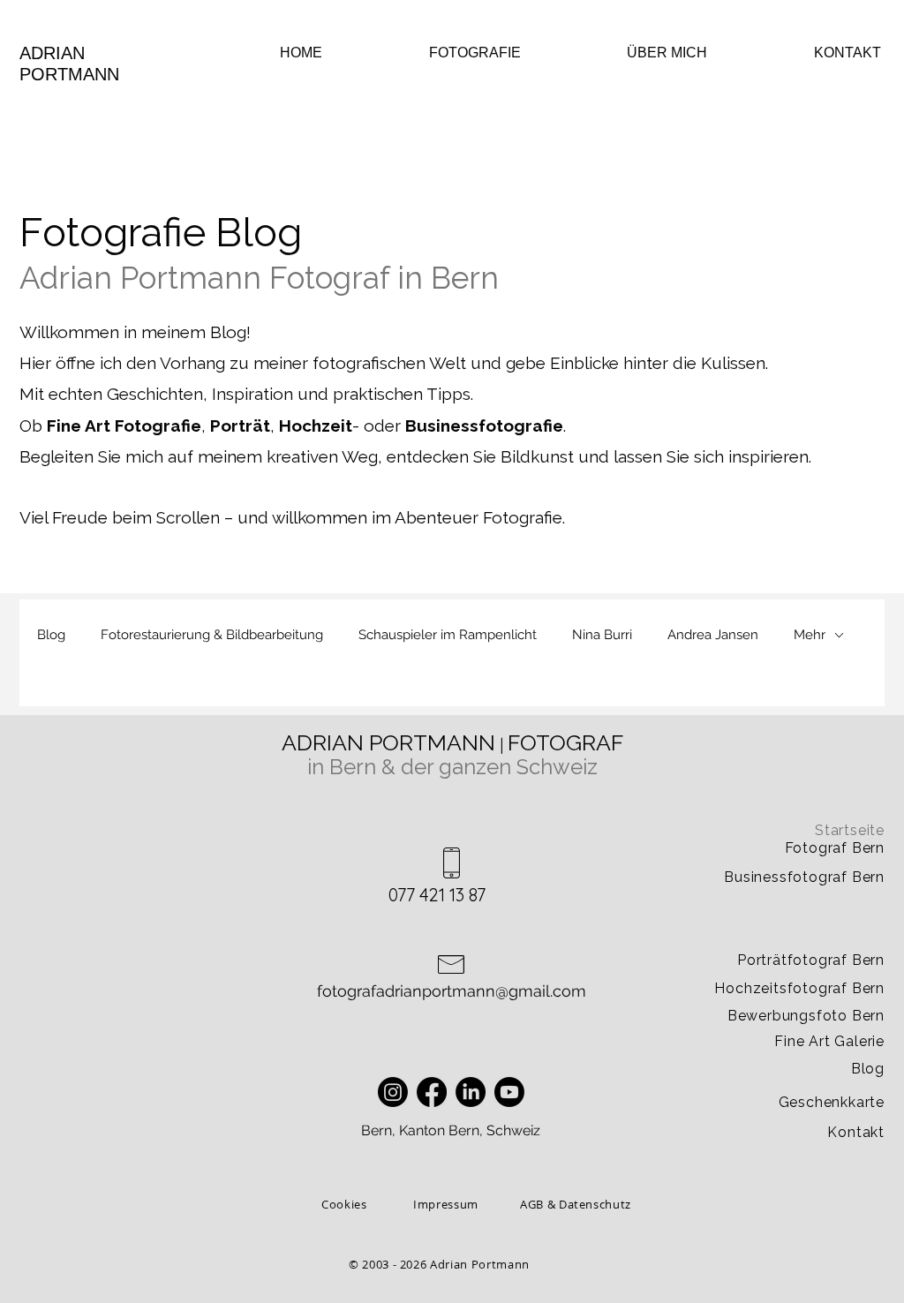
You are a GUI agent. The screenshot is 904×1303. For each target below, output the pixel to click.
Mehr (809, 635)
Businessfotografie (484, 425)
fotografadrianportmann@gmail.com (451, 991)
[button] (444, 53)
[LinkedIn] (471, 1092)
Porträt (240, 425)
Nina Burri (602, 635)
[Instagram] (393, 1092)
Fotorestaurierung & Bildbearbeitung (212, 635)
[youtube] (509, 1092)
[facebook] (432, 1092)
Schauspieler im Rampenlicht (447, 635)
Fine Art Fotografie (124, 425)
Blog (51, 635)
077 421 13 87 (437, 895)
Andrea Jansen (712, 635)
